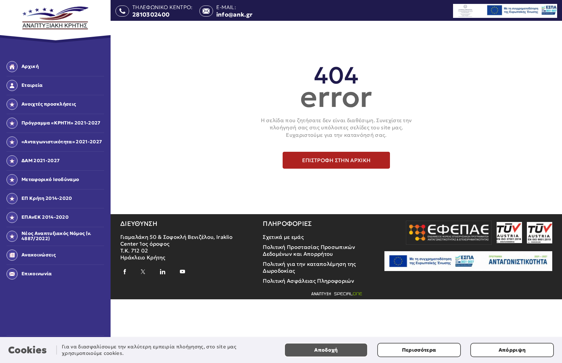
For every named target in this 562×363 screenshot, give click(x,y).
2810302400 (150, 15)
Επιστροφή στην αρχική (336, 160)
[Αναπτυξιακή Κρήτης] (55, 18)
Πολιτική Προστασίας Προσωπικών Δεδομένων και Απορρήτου (309, 250)
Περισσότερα (419, 350)
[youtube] (182, 271)
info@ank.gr (234, 15)
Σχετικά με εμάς (283, 237)
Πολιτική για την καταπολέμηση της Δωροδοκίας (309, 267)
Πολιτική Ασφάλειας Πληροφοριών (308, 281)
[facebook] (124, 271)
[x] (143, 272)
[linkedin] (162, 271)
